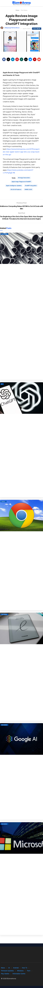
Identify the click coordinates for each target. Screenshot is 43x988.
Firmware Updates (7, 971)
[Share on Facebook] (4, 59)
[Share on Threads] (26, 59)
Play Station (5, 973)
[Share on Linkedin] (13, 59)
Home (17, 10)
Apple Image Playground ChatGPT (21, 181)
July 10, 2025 (26, 28)
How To (24, 968)
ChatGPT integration (31, 185)
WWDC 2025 (28, 189)
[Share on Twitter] (8, 59)
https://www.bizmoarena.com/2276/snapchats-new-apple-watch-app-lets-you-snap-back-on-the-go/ (21, 152)
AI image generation (24, 177)
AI (1, 384)
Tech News (24, 10)
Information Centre (19, 973)
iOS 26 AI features (16, 189)
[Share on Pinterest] (17, 59)
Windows (20, 971)
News (3, 968)
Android (16, 968)
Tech (28, 971)
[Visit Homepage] (21, 3)
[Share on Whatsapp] (21, 59)
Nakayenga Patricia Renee (12, 27)
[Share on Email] (39, 59)
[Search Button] (41, 3)
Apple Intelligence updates (14, 185)
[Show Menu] (2, 3)
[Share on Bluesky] (30, 59)
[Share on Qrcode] (34, 59)
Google (3, 501)
